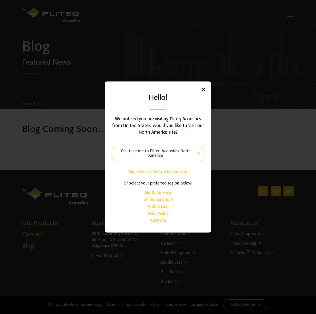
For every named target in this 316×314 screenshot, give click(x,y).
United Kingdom (158, 200)
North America (158, 193)
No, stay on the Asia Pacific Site (158, 172)
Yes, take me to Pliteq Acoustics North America (156, 153)
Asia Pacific (158, 213)
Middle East (158, 207)
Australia (158, 220)
